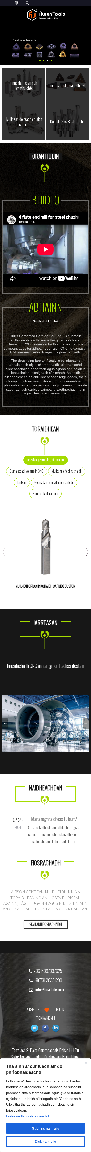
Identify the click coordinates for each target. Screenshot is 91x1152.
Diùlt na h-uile (45, 1141)
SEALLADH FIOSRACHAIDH (45, 924)
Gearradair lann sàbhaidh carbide (54, 482)
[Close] (86, 1062)
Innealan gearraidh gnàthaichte (46, 460)
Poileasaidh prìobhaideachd (27, 1116)
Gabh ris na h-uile (45, 1128)
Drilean (21, 482)
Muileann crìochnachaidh (67, 471)
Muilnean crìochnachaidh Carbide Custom (45, 586)
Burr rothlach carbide (45, 493)
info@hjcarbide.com (49, 989)
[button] (40, 60)
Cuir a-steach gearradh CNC (26, 471)
